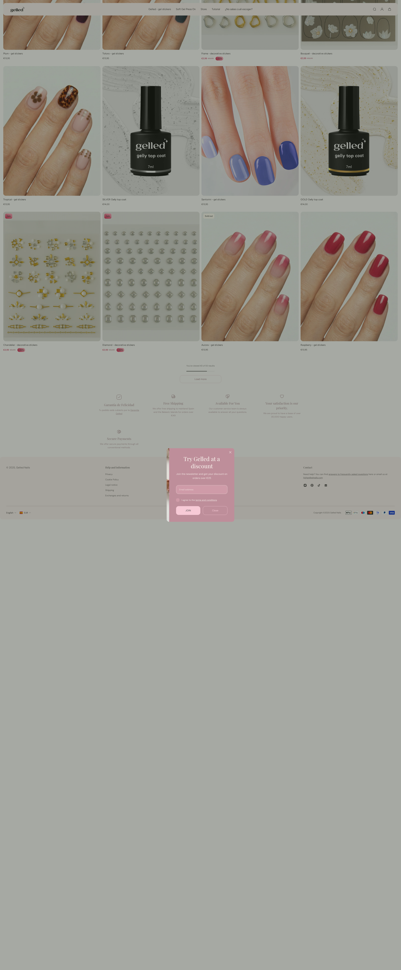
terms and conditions (230, 500)
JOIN (212, 510)
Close (239, 510)
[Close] (254, 452)
